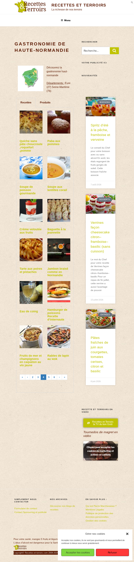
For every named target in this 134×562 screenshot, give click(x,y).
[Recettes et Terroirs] (20, 549)
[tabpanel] (45, 250)
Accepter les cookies (78, 552)
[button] (127, 533)
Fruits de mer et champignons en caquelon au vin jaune (31, 360)
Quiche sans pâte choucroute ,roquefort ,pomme (31, 145)
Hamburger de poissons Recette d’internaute (57, 314)
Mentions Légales (95, 509)
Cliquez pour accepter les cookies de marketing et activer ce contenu (100, 451)
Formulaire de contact (25, 508)
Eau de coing (29, 311)
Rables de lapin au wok (58, 357)
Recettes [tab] (25, 102)
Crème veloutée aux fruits (31, 231)
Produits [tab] (45, 102)
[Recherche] (114, 50)
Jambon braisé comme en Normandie (57, 272)
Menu (67, 20)
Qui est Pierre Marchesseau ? (101, 506)
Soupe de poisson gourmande (28, 190)
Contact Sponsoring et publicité (30, 512)
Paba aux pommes (53, 142)
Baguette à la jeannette (56, 231)
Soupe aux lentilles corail (57, 188)
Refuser (112, 552)
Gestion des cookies (96, 520)
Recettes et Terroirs (78, 5)
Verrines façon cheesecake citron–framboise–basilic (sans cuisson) (100, 237)
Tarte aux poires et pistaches (31, 270)
